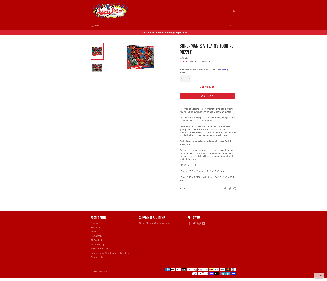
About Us (95, 227)
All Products (97, 240)
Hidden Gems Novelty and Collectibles (110, 253)
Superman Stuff (104, 272)
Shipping (184, 61)
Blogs (93, 231)
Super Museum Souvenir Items (155, 223)
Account (233, 26)
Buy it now (207, 96)
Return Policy (97, 244)
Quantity (184, 73)
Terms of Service (99, 248)
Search (94, 223)
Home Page (97, 236)
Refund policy (97, 257)
